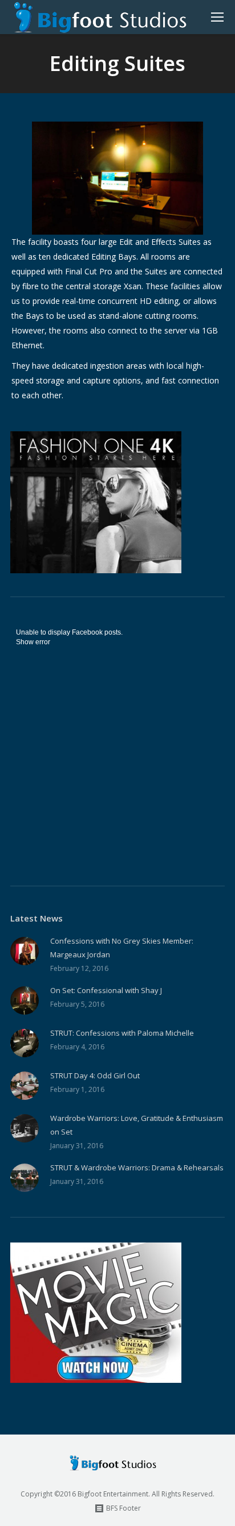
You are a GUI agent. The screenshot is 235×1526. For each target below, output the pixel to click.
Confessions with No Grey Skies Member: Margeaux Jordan (121, 948)
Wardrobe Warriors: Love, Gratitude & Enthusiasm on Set (136, 1125)
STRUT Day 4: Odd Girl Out (95, 1075)
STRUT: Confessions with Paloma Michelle (122, 1033)
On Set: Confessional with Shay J (106, 990)
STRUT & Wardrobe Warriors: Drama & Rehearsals (137, 1167)
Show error (33, 642)
